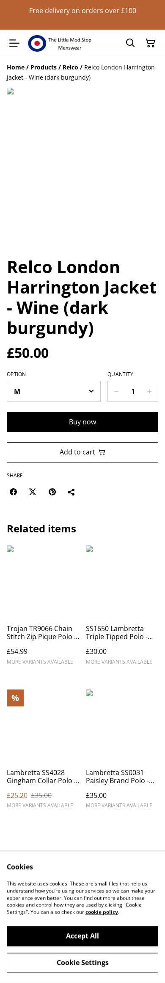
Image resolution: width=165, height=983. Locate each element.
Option (16, 374)
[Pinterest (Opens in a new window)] (52, 491)
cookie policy (101, 912)
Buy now (82, 421)
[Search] (130, 43)
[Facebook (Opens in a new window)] (13, 491)
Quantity (120, 374)
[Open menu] (14, 43)
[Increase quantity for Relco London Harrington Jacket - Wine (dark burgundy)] (149, 391)
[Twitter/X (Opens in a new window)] (32, 491)
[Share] (71, 491)
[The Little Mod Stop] (59, 43)
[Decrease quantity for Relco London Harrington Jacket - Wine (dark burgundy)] (116, 391)
